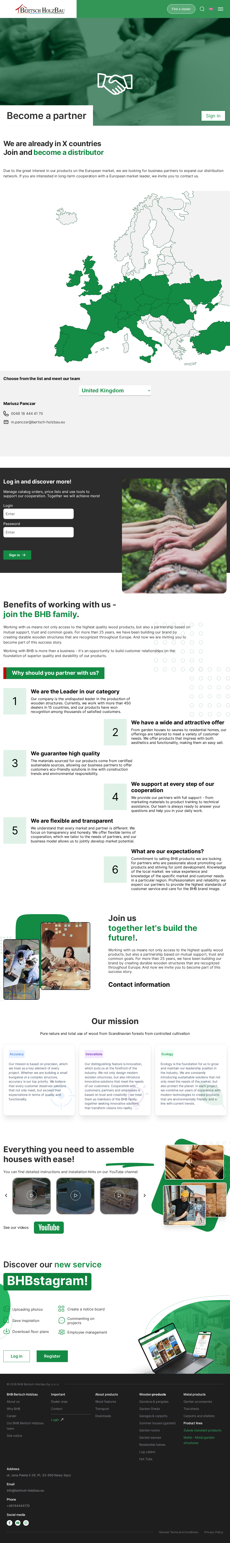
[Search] (202, 9)
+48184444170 (18, 1506)
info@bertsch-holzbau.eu (25, 1490)
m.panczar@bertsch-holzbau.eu (38, 422)
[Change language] (211, 9)
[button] (6, 1196)
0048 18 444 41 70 (27, 413)
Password (11, 524)
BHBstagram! (47, 1280)
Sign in (14, 555)
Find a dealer (181, 9)
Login (8, 505)
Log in (16, 1356)
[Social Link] (9, 1523)
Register (52, 1356)
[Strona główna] (40, 9)
